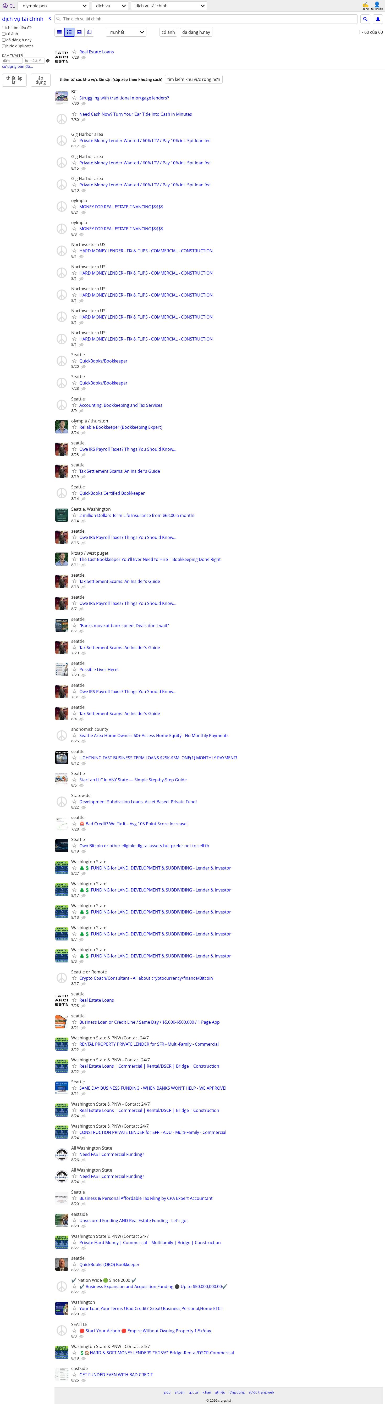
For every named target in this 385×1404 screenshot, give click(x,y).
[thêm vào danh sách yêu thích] (74, 51)
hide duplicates (20, 45)
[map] (89, 32)
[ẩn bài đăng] (84, 57)
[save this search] (378, 19)
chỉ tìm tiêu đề (19, 27)
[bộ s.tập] (79, 32)
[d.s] (59, 32)
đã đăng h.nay (18, 39)
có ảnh (12, 33)
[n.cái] (69, 32)
